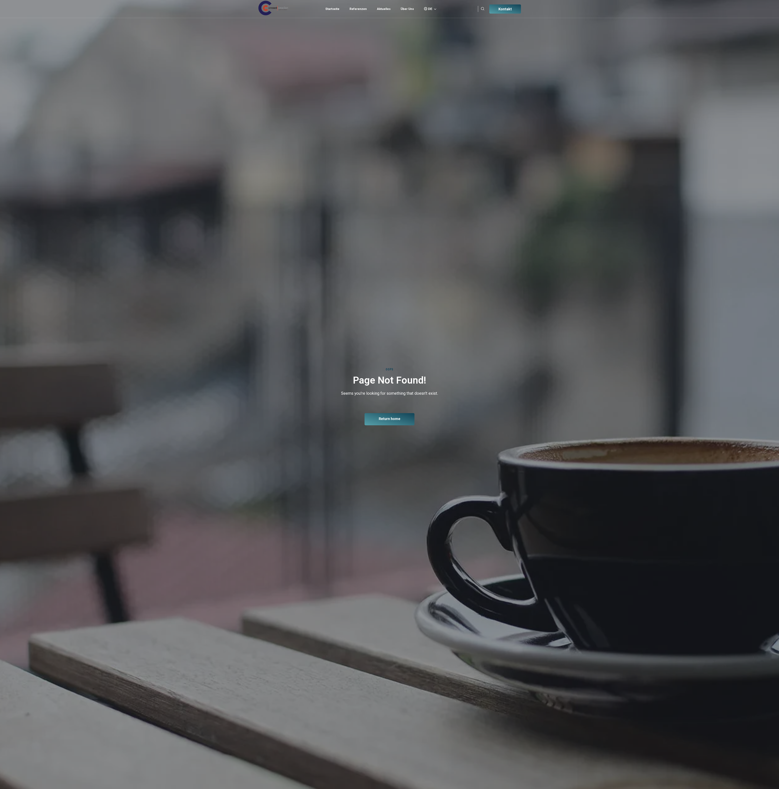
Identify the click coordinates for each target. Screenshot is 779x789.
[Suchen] (482, 9)
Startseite (332, 9)
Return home (389, 419)
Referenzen (358, 9)
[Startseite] (273, 8)
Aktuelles (384, 9)
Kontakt (505, 9)
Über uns (407, 9)
